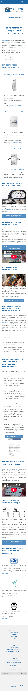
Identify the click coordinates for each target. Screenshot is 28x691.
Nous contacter (14, 632)
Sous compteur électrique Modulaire (14, 74)
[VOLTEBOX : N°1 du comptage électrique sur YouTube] (13, 680)
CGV (14, 645)
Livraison (14, 643)
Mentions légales (14, 647)
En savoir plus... (6, 573)
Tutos (14, 638)
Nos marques (14, 636)
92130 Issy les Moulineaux (14, 662)
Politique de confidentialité (14, 649)
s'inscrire (23, 673)
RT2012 (4, 322)
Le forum (14, 634)
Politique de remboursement (14, 651)
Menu (4, 2)
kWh (15, 44)
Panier (25, 2)
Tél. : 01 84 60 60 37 (14, 657)
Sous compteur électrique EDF (14, 111)
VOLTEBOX (14, 658)
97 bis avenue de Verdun (14, 660)
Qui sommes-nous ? (14, 630)
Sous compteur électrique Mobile (14, 148)
